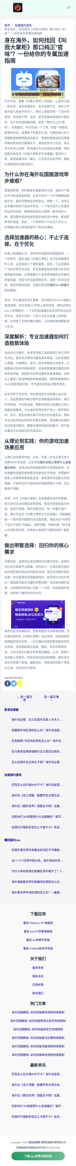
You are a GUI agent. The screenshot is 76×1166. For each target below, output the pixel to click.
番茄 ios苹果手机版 (38, 939)
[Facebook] (7, 683)
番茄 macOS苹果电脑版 (38, 931)
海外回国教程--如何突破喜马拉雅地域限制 (38, 1037)
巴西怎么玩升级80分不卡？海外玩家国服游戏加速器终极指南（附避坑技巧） (38, 784)
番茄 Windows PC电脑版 (38, 922)
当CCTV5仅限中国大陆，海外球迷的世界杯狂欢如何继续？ (38, 860)
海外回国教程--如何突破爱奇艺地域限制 (38, 1029)
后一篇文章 (51, 698)
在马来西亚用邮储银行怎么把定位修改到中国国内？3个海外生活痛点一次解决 (38, 751)
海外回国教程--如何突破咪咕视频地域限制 (38, 1054)
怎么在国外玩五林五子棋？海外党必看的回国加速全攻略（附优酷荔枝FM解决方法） (38, 762)
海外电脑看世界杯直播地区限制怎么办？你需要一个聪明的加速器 (38, 881)
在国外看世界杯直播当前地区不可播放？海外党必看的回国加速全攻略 (38, 849)
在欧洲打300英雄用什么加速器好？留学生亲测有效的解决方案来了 (38, 816)
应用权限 (38, 984)
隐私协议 (38, 976)
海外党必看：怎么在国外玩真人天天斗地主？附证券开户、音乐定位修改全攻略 (38, 719)
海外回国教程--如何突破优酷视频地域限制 (38, 1046)
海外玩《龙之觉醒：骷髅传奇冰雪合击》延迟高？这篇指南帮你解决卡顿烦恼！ (38, 795)
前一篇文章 (24, 698)
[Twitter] (14, 683)
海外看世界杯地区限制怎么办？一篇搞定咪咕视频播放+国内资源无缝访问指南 (38, 892)
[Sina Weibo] (20, 683)
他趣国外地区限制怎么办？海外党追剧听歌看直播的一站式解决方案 (38, 730)
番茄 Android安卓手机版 (38, 948)
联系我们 (38, 993)
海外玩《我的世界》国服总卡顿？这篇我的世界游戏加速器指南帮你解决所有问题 (38, 806)
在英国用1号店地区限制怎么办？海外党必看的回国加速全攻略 (38, 740)
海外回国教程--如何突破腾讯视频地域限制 (38, 1012)
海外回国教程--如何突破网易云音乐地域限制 (38, 1020)
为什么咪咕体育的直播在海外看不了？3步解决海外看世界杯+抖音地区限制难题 (38, 871)
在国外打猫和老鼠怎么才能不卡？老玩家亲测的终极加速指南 (38, 827)
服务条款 (38, 967)
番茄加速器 (34, 1142)
